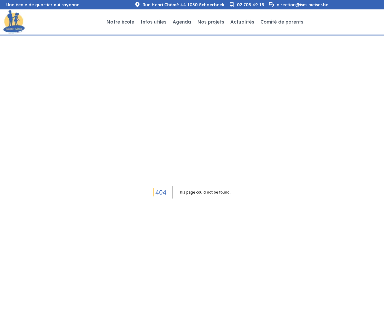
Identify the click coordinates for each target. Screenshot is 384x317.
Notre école (120, 22)
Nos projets (210, 22)
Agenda (182, 22)
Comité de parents (281, 22)
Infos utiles (153, 22)
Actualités (242, 22)
